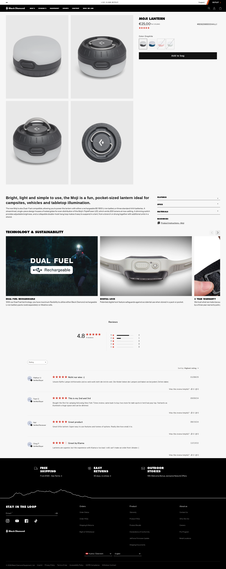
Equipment (54, 8)
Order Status (84, 512)
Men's (32, 8)
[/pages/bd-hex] (7, 2)
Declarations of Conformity (140, 532)
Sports (66, 8)
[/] (15, 8)
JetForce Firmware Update (139, 538)
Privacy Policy (50, 565)
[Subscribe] (56, 513)
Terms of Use (62, 565)
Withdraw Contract (109, 565)
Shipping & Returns (87, 525)
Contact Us (184, 512)
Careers (182, 525)
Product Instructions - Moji (172, 223)
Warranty (133, 512)
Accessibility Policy (76, 565)
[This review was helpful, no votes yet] (192, 389)
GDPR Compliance (93, 565)
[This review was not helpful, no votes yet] (196, 389)
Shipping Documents (137, 545)
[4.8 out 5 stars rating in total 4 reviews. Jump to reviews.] (144, 27)
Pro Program (184, 532)
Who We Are (88, 8)
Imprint (39, 565)
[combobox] (37, 362)
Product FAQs (135, 519)
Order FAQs (84, 519)
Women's (42, 8)
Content (75, 8)
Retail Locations (185, 538)
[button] (32, 8)
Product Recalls (135, 525)
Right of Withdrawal (87, 532)
